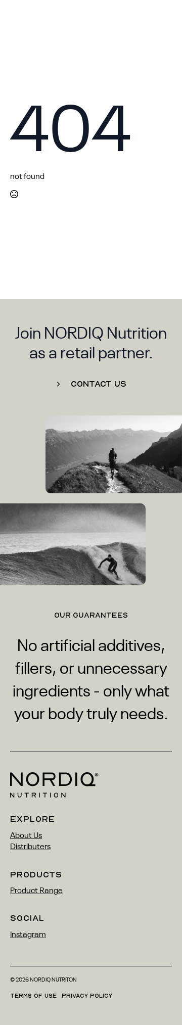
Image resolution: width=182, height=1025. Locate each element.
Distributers (30, 847)
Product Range (36, 891)
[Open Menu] (164, 25)
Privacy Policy (87, 996)
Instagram (28, 935)
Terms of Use (33, 996)
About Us (26, 836)
